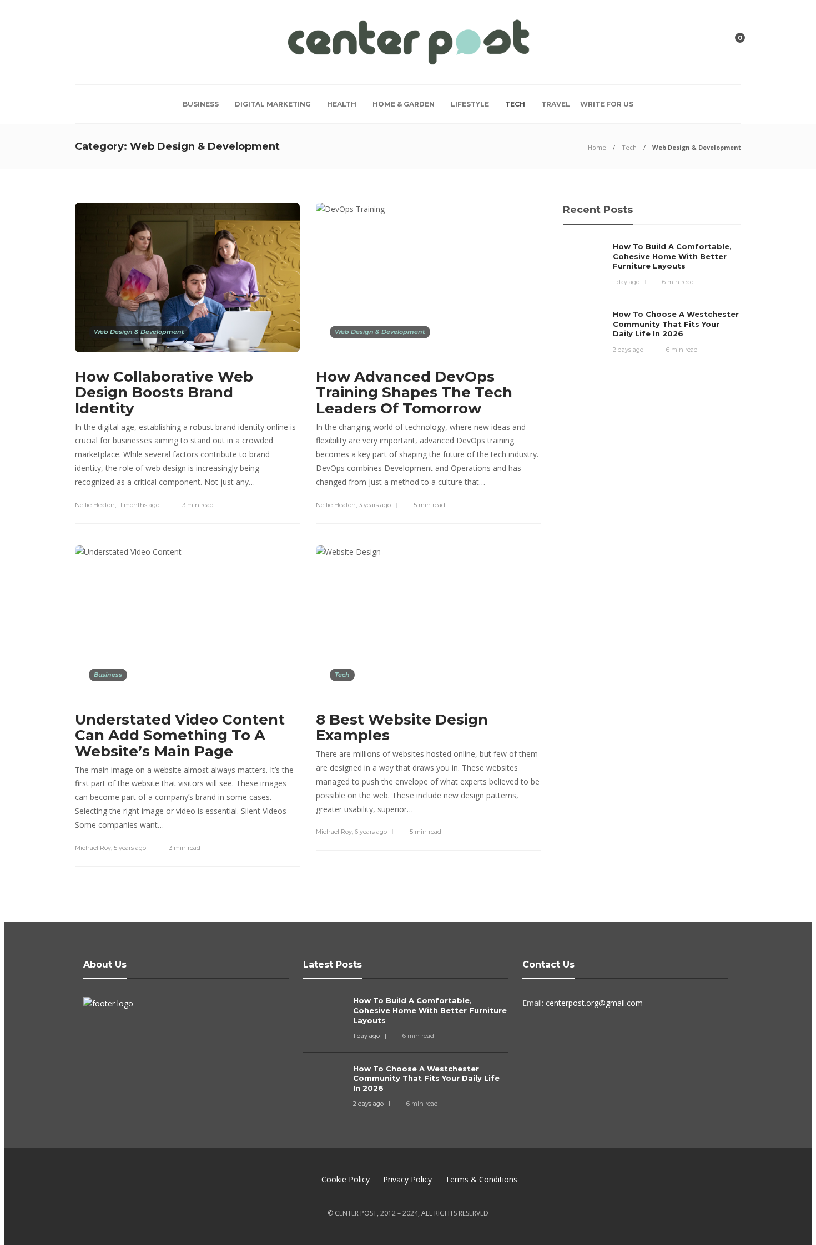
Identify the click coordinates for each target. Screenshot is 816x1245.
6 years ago (371, 832)
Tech (515, 104)
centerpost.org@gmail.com (594, 1003)
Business (201, 104)
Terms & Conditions (481, 1179)
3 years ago (375, 505)
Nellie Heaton (95, 505)
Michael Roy (93, 848)
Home (597, 147)
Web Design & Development (139, 332)
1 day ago (626, 282)
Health (341, 104)
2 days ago (628, 349)
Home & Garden (403, 104)
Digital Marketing (273, 104)
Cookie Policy (345, 1179)
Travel (555, 104)
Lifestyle (470, 104)
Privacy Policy (407, 1179)
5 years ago (130, 848)
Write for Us (606, 104)
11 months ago (138, 505)
